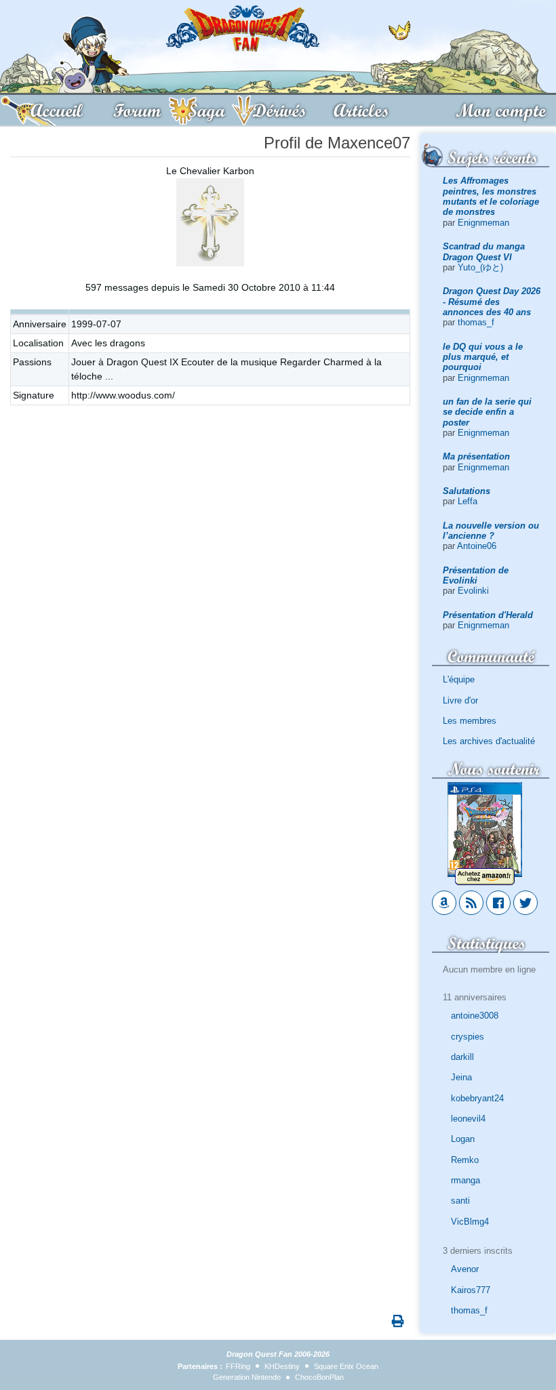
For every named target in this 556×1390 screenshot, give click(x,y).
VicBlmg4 (470, 1222)
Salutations (466, 491)
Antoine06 (476, 546)
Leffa (467, 501)
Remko (465, 1160)
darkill (462, 1057)
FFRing (238, 1366)
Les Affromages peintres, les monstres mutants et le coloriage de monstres (491, 196)
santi (460, 1200)
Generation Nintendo (247, 1377)
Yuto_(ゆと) (480, 267)
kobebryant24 (477, 1098)
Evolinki (473, 591)
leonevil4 (468, 1118)
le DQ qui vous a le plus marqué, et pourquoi (483, 357)
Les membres (469, 721)
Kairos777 (470, 1290)
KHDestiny (282, 1366)
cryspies (467, 1036)
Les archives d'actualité (489, 741)
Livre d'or (460, 700)
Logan (463, 1139)
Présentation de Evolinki (476, 575)
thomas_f (476, 322)
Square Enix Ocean (346, 1366)
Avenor (465, 1269)
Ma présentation (476, 456)
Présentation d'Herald (488, 615)
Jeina (461, 1077)
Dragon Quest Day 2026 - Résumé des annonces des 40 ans (491, 301)
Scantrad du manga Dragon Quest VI (484, 251)
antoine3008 (474, 1015)
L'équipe (459, 679)
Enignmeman (483, 223)
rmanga (465, 1180)
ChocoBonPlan (319, 1377)
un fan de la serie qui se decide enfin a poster (487, 412)
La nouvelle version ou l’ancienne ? (491, 530)
